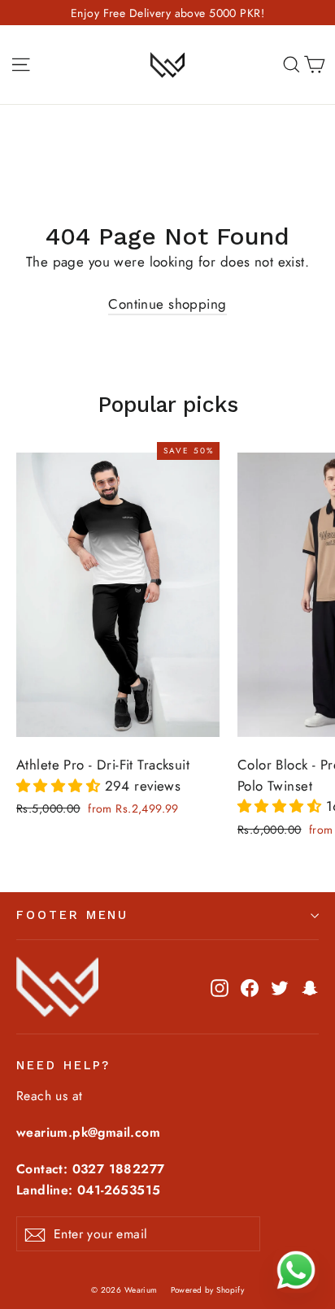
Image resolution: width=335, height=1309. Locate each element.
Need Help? (63, 1065)
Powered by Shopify (208, 1290)
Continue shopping (167, 304)
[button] (60, 785)
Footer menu (72, 915)
